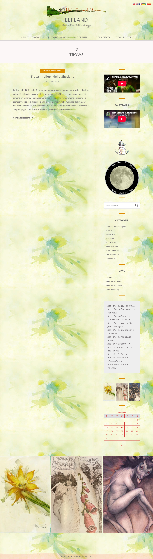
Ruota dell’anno (57, 37)
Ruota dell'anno (112, 250)
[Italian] (146, 3)
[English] (137, 3)
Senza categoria (112, 254)
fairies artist (111, 234)
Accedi (109, 277)
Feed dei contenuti (114, 281)
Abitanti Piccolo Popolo (52, 71)
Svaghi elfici (123, 37)
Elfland (76, 20)
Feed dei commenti (114, 285)
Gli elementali (112, 246)
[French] (140, 3)
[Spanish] (149, 3)
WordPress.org (112, 289)
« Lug (121, 445)
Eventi (109, 230)
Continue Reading (21, 117)
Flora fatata (103, 37)
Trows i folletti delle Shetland (52, 76)
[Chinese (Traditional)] (134, 3)
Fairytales (110, 238)
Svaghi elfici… (111, 258)
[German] (143, 3)
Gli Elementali (81, 37)
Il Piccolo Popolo (31, 37)
